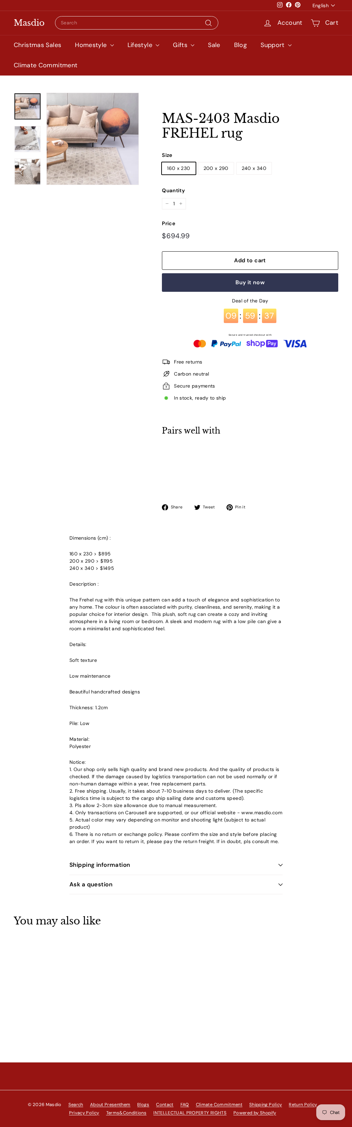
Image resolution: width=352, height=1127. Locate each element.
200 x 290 (216, 168)
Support (273, 45)
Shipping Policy (265, 1104)
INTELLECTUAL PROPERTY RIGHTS (190, 1113)
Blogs (143, 1104)
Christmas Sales (37, 45)
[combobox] (136, 23)
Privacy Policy (84, 1113)
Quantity (173, 190)
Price (168, 223)
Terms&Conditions (126, 1113)
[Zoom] (93, 139)
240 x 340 (254, 168)
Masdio (29, 23)
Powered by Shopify (254, 1113)
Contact (164, 1104)
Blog (240, 45)
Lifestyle (141, 45)
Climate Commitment (45, 65)
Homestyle (92, 45)
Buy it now (250, 282)
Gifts (181, 45)
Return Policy (303, 1104)
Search (75, 1104)
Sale (214, 45)
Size (167, 155)
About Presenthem (110, 1104)
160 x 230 (178, 168)
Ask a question (90, 884)
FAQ (184, 1104)
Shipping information (99, 865)
